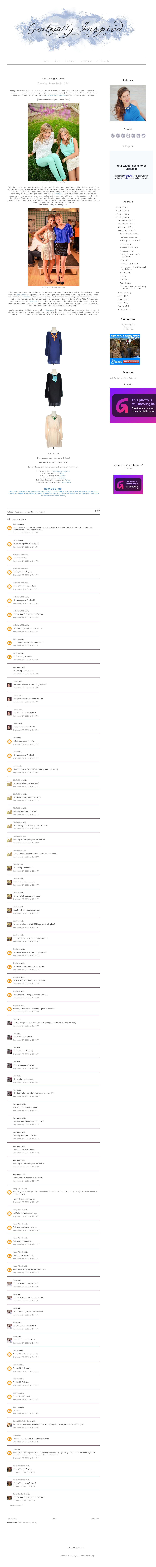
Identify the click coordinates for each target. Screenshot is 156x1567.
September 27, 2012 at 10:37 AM (26, 927)
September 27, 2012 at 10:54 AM (26, 969)
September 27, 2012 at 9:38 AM (25, 772)
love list (124, 260)
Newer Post (12, 1518)
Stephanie (17, 949)
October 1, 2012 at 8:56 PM (24, 1472)
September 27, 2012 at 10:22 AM (26, 828)
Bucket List (128, 327)
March (121, 309)
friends (29, 512)
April (120, 306)
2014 (119, 211)
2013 (119, 214)
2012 (119, 217)
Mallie (123, 276)
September (123, 230)
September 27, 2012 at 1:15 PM (25, 1286)
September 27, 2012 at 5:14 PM (25, 1371)
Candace (16, 864)
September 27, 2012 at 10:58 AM (26, 998)
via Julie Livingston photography (53, 287)
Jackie (15, 766)
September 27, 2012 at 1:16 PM (25, 1329)
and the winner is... (129, 233)
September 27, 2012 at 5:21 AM (25, 547)
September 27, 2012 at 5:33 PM (25, 1427)
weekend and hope (129, 247)
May (120, 303)
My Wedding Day (128, 324)
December (123, 220)
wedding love (126, 251)
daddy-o (124, 279)
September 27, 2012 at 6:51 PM (25, 1458)
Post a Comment (16, 1505)
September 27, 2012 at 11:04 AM (26, 1138)
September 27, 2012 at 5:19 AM (25, 533)
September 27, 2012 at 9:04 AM (25, 688)
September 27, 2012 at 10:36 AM (26, 871)
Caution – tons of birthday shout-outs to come (133, 287)
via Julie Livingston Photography (53, 182)
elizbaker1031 (18, 554)
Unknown (16, 524)
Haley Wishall (18, 1188)
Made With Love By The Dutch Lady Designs (78, 1555)
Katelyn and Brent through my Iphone (133, 268)
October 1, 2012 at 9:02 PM (24, 1500)
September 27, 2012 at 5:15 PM (25, 1385)
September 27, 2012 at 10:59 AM (26, 1026)
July (120, 296)
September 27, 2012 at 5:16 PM (25, 1399)
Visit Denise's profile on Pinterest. (123, 378)
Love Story (70, 61)
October (122, 227)
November (123, 223)
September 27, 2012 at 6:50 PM (25, 1441)
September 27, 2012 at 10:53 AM (26, 955)
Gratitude (86, 61)
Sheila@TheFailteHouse (22, 1421)
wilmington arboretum (131, 240)
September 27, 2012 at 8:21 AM (25, 603)
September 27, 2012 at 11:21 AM (26, 1230)
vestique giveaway (129, 237)
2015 (119, 207)
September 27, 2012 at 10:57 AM (26, 983)
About (57, 61)
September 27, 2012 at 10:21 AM (26, 786)
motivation (125, 272)
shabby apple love (129, 263)
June (120, 299)
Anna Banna (125, 283)
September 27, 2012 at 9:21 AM (25, 744)
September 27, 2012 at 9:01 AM (25, 674)
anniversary (125, 244)
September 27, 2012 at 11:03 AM (26, 1110)
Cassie (15, 737)
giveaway (40, 512)
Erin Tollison (18, 780)
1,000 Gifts (128, 329)
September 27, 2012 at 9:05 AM (25, 702)
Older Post (95, 1518)
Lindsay (16, 681)
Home (46, 61)
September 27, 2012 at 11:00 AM (26, 1054)
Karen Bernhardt (19, 1466)
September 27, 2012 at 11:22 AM (26, 1244)
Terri (15, 1019)
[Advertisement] (125, 514)
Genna (15, 1280)
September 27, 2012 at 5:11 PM (25, 1357)
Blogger (81, 1547)
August (121, 293)
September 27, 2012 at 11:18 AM (26, 1202)
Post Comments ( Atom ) (27, 1522)
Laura (15, 1435)
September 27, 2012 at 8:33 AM (25, 645)
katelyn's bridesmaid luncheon (130, 255)
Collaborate (103, 61)
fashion (19, 512)
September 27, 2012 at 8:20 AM (25, 561)
